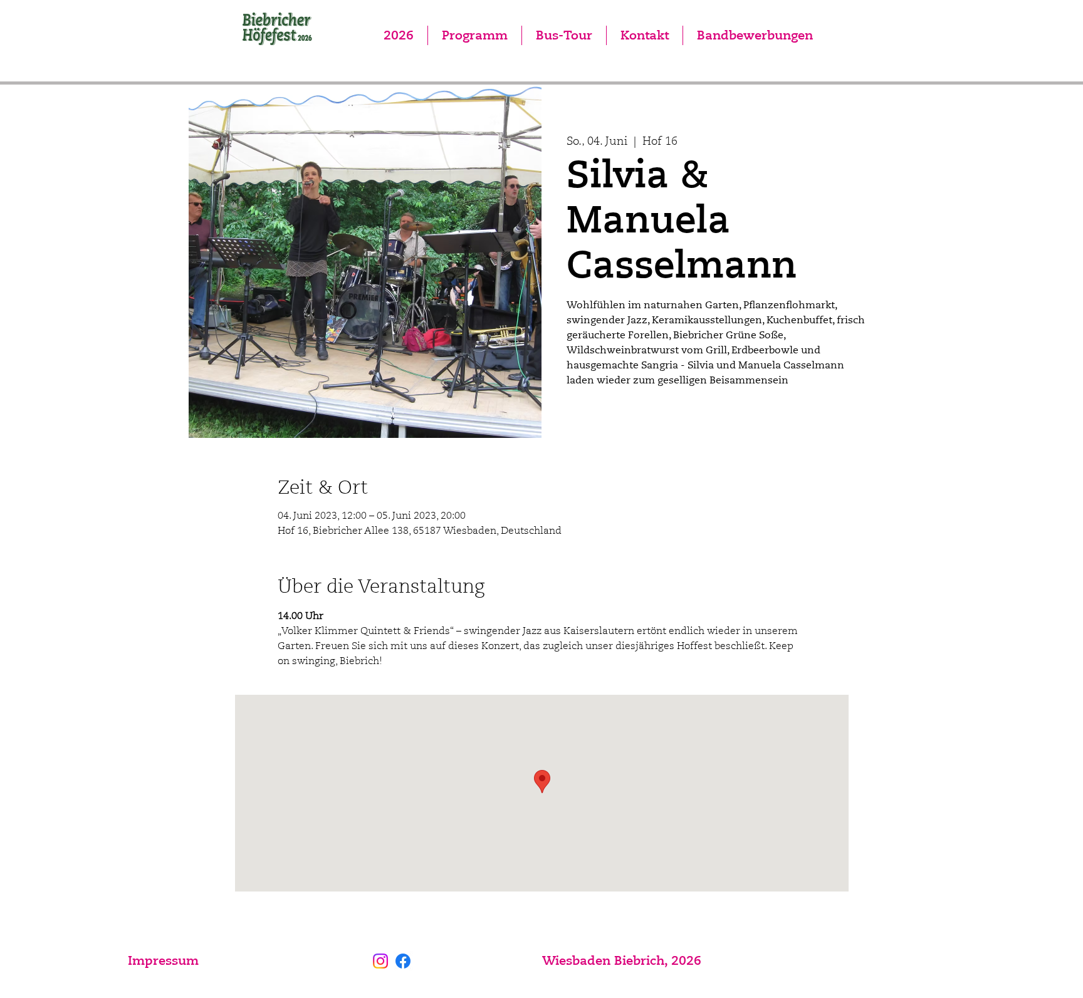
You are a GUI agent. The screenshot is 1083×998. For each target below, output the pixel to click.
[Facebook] (403, 961)
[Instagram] (380, 961)
